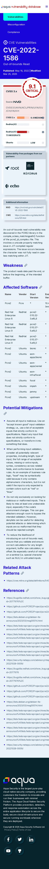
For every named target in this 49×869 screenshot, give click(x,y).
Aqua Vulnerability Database (21, 7)
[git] (20, 851)
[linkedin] (32, 840)
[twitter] (20, 840)
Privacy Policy (10, 830)
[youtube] (9, 851)
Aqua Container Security (19, 782)
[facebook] (9, 840)
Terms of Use (25, 830)
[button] (46, 6)
